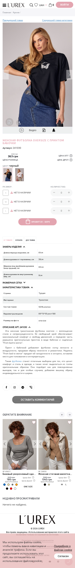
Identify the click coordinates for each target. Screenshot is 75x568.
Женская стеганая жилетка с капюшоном (55, 474)
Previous (6, 75)
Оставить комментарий (37, 399)
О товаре (8, 240)
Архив (16, 12)
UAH (41, 5)
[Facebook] (6, 387)
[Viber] (31, 387)
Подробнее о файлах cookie (63, 547)
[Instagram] (14, 387)
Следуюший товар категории (57, 20)
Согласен (63, 556)
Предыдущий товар (13, 20)
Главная (7, 12)
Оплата (18, 240)
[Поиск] (32, 5)
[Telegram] (22, 387)
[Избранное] (36, 5)
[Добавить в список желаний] (34, 422)
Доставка (30, 240)
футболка (17, 361)
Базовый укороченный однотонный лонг (20, 474)
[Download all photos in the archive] (9, 122)
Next (69, 75)
